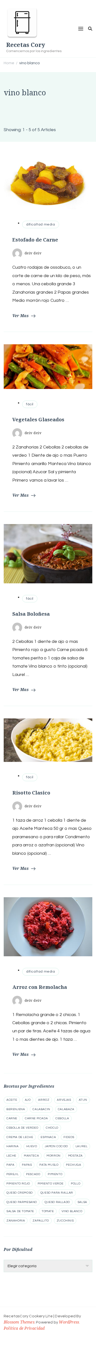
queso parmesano (21, 1202)
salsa (82, 1202)
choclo (52, 1127)
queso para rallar (56, 1192)
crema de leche (19, 1137)
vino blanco (72, 1211)
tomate (48, 1211)
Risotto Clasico (31, 792)
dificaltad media (40, 224)
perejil (12, 1174)
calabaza (66, 1109)
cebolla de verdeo (22, 1127)
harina (12, 1146)
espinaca (48, 1137)
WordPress (69, 1322)
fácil (29, 404)
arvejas (64, 1099)
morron (54, 1155)
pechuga (73, 1164)
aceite (11, 1099)
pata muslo (48, 1164)
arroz (43, 1099)
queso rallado (57, 1202)
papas (27, 1164)
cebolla (62, 1118)
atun (83, 1099)
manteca (31, 1155)
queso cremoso (19, 1192)
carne (11, 1118)
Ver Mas (20, 315)
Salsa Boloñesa (31, 614)
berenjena (15, 1109)
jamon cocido (56, 1146)
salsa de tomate (20, 1211)
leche (11, 1155)
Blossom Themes (19, 1322)
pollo (75, 1183)
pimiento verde (50, 1183)
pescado (33, 1174)
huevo (31, 1146)
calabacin (41, 1109)
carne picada (36, 1118)
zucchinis (65, 1220)
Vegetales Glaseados (38, 419)
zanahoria (15, 1220)
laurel (82, 1146)
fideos (69, 1137)
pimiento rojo (18, 1183)
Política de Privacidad (24, 1328)
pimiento (55, 1174)
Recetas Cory (25, 45)
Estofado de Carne (35, 239)
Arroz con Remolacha (39, 987)
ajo (28, 1099)
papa (10, 1164)
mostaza (75, 1155)
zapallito (40, 1220)
